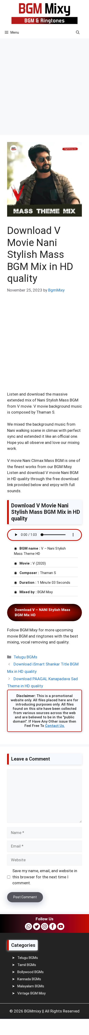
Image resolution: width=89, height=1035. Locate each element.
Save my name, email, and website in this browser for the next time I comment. (44, 876)
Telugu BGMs (25, 657)
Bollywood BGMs (30, 972)
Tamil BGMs (26, 965)
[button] (78, 32)
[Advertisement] (44, 83)
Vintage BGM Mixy (31, 993)
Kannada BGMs (29, 979)
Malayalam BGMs (30, 986)
